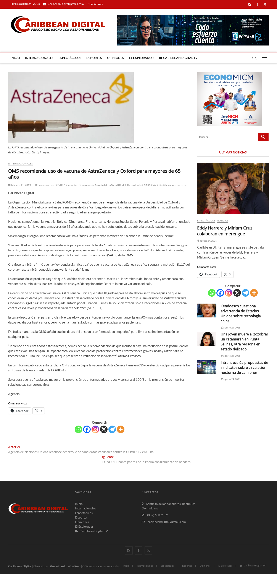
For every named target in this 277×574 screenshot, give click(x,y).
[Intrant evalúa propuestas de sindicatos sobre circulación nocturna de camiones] (206, 367)
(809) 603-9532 (157, 515)
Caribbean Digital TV (180, 58)
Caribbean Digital (20, 566)
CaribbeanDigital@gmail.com (65, 4)
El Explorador (141, 58)
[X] (104, 429)
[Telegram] (112, 429)
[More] (120, 429)
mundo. (72, 185)
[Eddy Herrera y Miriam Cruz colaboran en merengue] (233, 188)
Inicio (15, 58)
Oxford (131, 185)
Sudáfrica (165, 185)
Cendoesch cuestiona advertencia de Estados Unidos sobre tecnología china (241, 313)
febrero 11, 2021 (21, 185)
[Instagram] (95, 429)
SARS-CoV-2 (151, 185)
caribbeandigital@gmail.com (166, 522)
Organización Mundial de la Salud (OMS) (102, 185)
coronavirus (46, 185)
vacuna (176, 185)
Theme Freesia (58, 566)
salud (140, 185)
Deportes (94, 58)
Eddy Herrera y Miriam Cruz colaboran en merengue (224, 231)
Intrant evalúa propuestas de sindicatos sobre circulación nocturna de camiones (244, 367)
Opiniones (115, 58)
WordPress (74, 566)
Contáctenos (95, 4)
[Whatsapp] (78, 429)
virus (184, 185)
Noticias (222, 220)
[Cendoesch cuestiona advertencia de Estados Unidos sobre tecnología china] (206, 310)
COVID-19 (61, 185)
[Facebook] (87, 429)
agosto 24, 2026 (208, 240)
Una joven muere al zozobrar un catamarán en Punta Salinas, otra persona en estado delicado (244, 341)
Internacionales (39, 58)
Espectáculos (70, 58)
